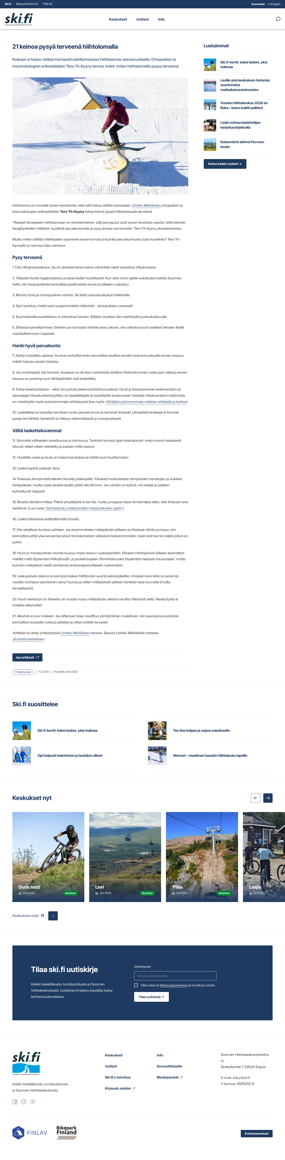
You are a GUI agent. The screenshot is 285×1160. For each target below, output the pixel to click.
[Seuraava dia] (268, 798)
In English (274, 4)
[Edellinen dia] (255, 798)
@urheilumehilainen (28, 639)
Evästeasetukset (257, 1133)
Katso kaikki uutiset (223, 164)
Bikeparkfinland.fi (27, 4)
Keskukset (118, 19)
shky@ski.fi (241, 1077)
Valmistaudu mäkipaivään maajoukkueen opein (84, 508)
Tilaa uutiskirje (150, 997)
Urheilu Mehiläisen (146, 205)
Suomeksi (258, 4)
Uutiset (142, 19)
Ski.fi (8, 4)
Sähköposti (142, 967)
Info (161, 19)
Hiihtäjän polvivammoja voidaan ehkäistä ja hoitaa (145, 401)
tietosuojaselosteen (174, 985)
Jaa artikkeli (25, 657)
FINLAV (48, 4)
